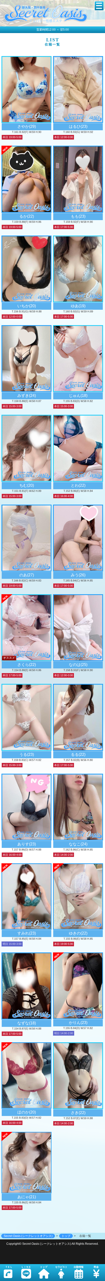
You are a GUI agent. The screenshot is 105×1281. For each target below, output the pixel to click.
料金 (96, 1267)
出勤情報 (79, 1267)
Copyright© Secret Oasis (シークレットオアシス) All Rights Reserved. (52, 1243)
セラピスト (61, 1267)
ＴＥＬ (8, 1267)
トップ (43, 1267)
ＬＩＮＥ (26, 1267)
